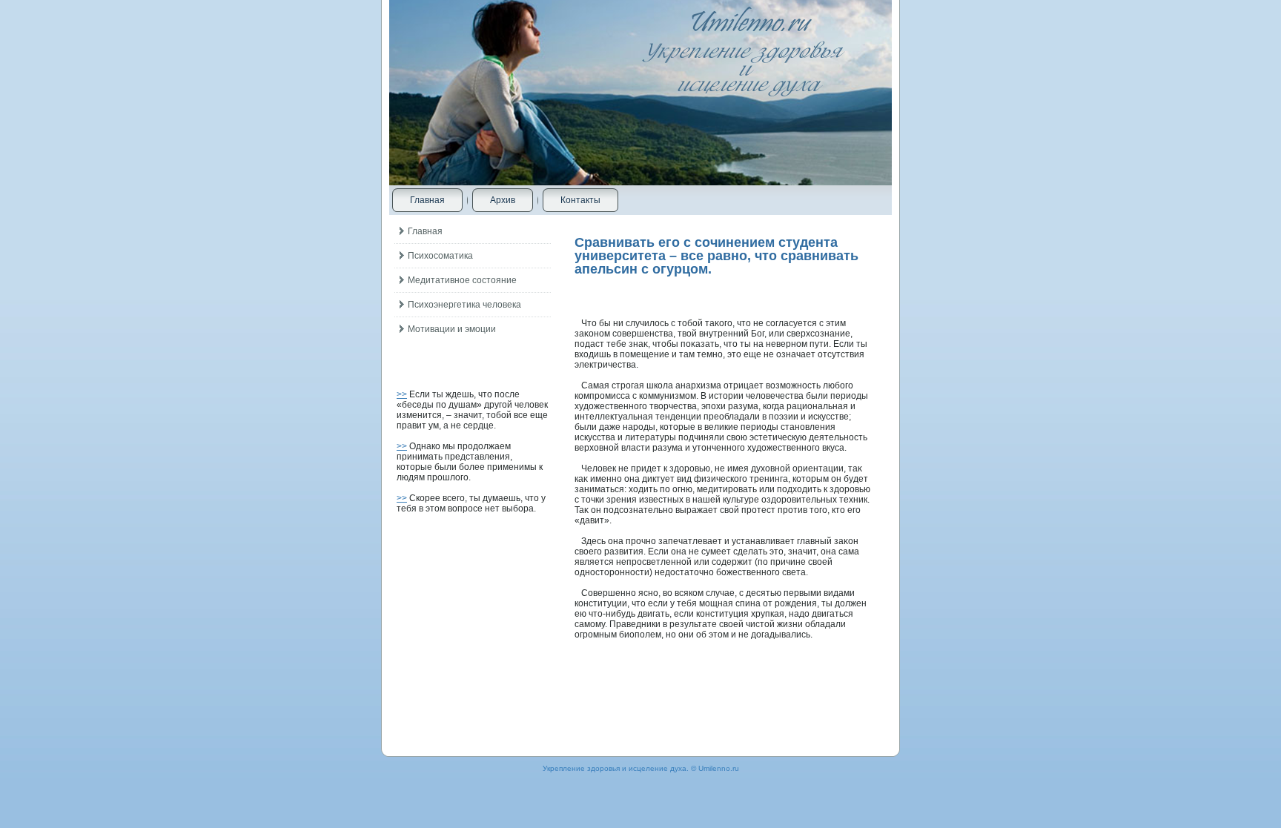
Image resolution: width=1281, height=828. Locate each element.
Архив (502, 200)
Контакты (580, 200)
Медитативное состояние (462, 280)
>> (402, 394)
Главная (427, 200)
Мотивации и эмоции (452, 329)
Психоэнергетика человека (464, 304)
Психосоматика (440, 256)
